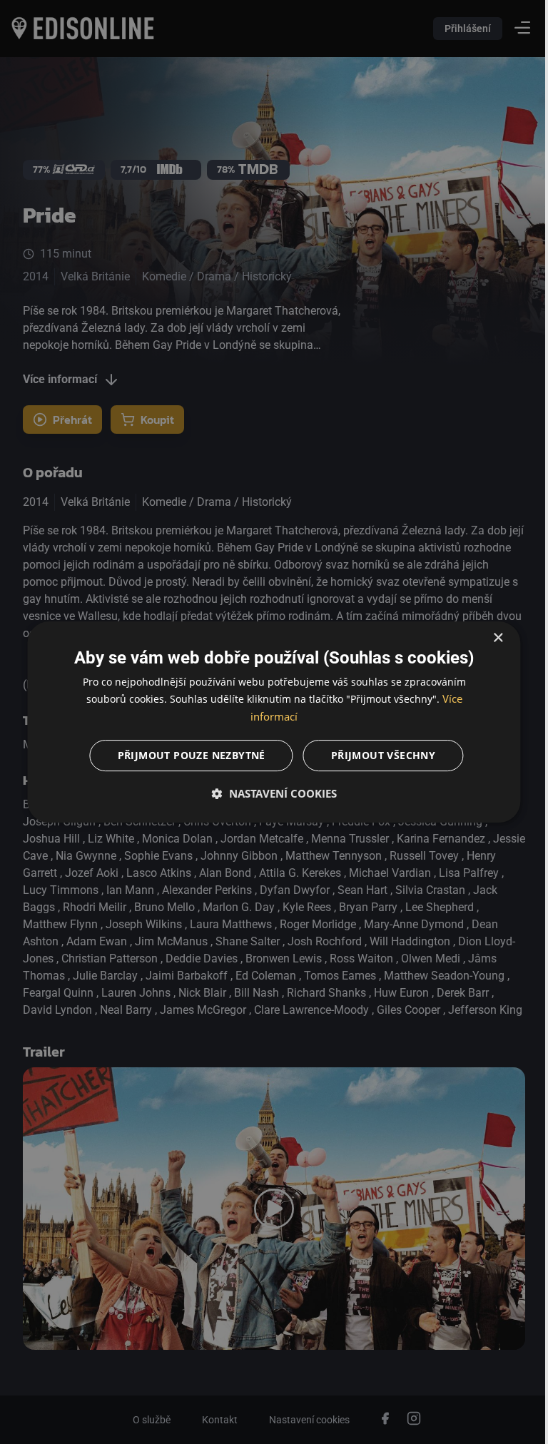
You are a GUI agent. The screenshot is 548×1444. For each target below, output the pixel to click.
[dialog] (269, 722)
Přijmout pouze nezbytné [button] (186, 755)
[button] (269, 793)
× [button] (487, 638)
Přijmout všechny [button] (377, 755)
